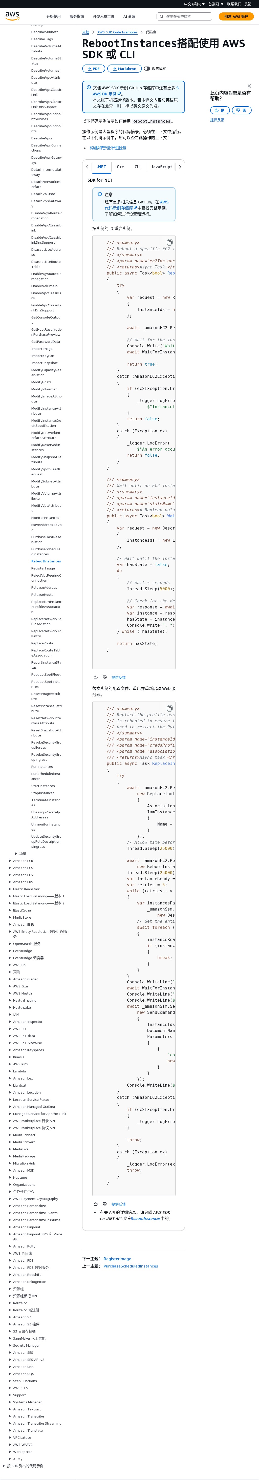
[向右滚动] (180, 167)
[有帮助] (95, 677)
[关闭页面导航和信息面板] (249, 86)
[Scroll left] (42, 16)
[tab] (102, 167)
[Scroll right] (139, 16)
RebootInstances (146, 1218)
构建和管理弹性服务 (108, 147)
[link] (151, 32)
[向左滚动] (87, 167)
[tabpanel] (133, 702)
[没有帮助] (105, 677)
